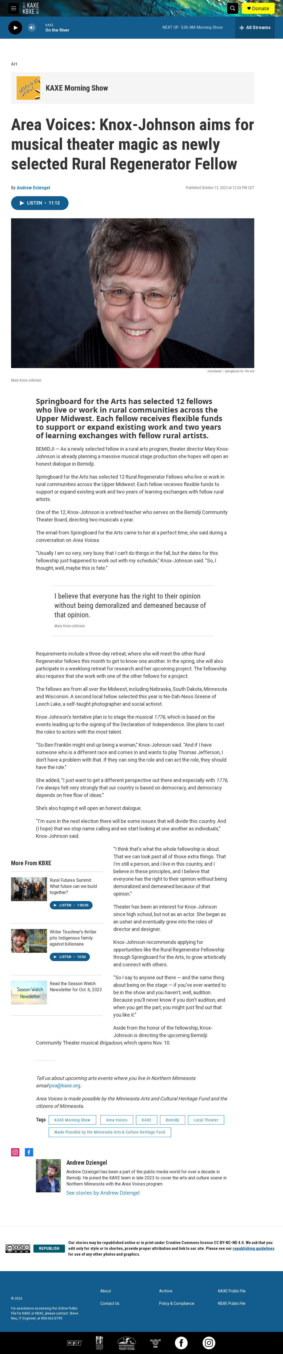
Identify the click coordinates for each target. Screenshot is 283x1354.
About (105, 1291)
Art (14, 64)
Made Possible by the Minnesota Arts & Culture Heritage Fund (109, 1132)
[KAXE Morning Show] (28, 88)
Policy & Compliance (176, 1303)
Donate (260, 8)
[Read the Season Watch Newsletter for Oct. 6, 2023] (29, 992)
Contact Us (109, 1303)
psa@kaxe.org (64, 1085)
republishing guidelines (253, 1248)
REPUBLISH (49, 1248)
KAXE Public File (232, 1291)
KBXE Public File (231, 1303)
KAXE (146, 1120)
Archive (165, 1291)
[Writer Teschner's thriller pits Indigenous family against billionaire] (29, 941)
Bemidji (172, 1120)
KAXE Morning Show (77, 88)
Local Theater (206, 1120)
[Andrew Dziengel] (48, 1175)
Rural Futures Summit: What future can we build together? (73, 886)
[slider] (40, 27)
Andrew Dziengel (33, 187)
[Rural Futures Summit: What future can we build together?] (29, 889)
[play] (15, 28)
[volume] (31, 28)
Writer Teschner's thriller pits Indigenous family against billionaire (73, 938)
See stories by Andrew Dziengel (103, 1192)
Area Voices (116, 1120)
